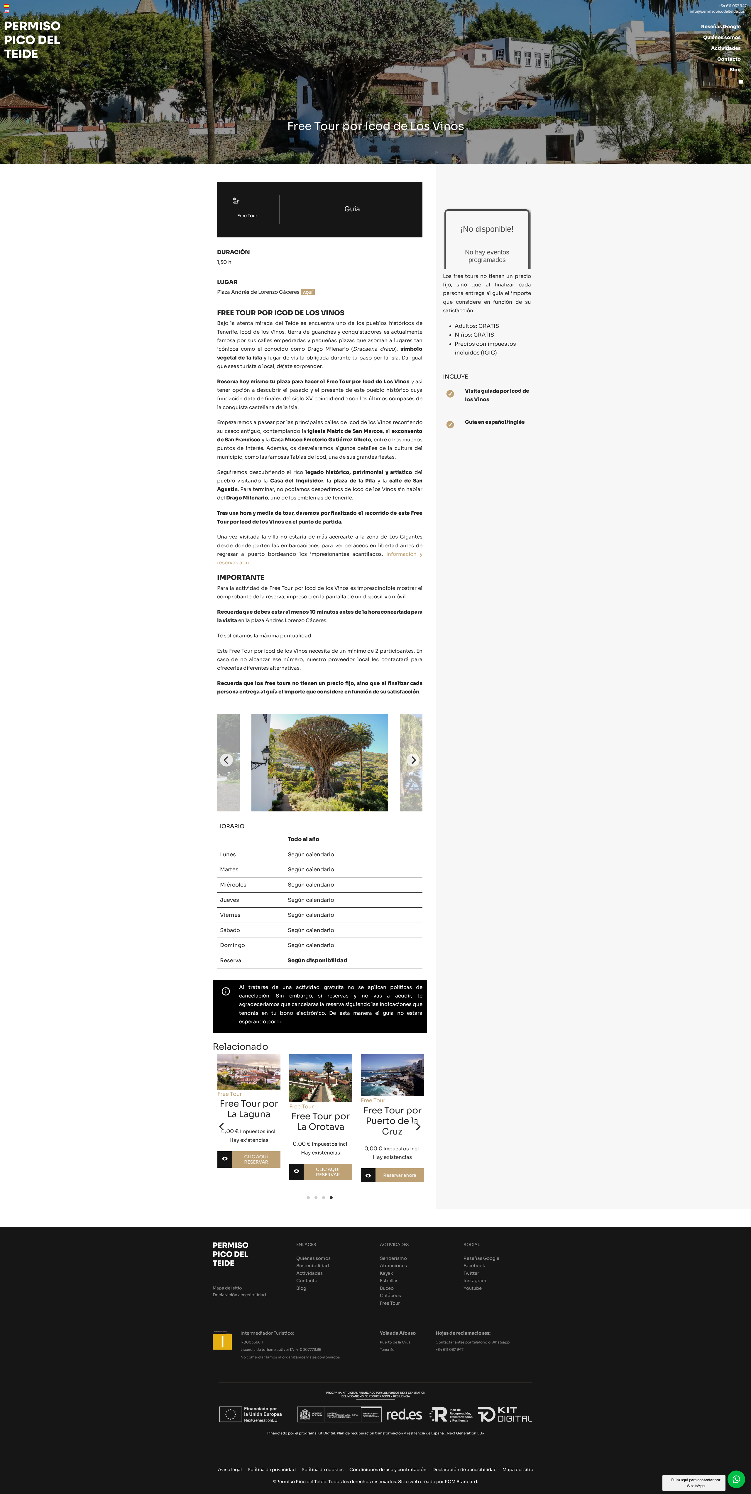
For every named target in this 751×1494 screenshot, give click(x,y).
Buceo (387, 1288)
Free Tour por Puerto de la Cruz (320, 1121)
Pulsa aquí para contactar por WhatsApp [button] (695, 1483)
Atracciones (393, 1265)
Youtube (473, 1288)
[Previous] (226, 760)
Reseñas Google (481, 1258)
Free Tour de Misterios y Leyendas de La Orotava (392, 1132)
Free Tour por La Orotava (248, 1121)
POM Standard (461, 1481)
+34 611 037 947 (450, 1349)
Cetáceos (390, 1295)
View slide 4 (331, 1197)
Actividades (309, 1273)
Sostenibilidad (312, 1265)
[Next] (413, 760)
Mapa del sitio (227, 1288)
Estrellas (389, 1280)
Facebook (474, 1265)
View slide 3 (323, 1197)
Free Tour (229, 1106)
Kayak (386, 1273)
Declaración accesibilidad (239, 1294)
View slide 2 (315, 1197)
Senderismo (393, 1258)
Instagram (475, 1280)
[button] (736, 1479)
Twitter (471, 1273)
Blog (301, 1288)
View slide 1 (308, 1197)
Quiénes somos (313, 1258)
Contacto (306, 1280)
